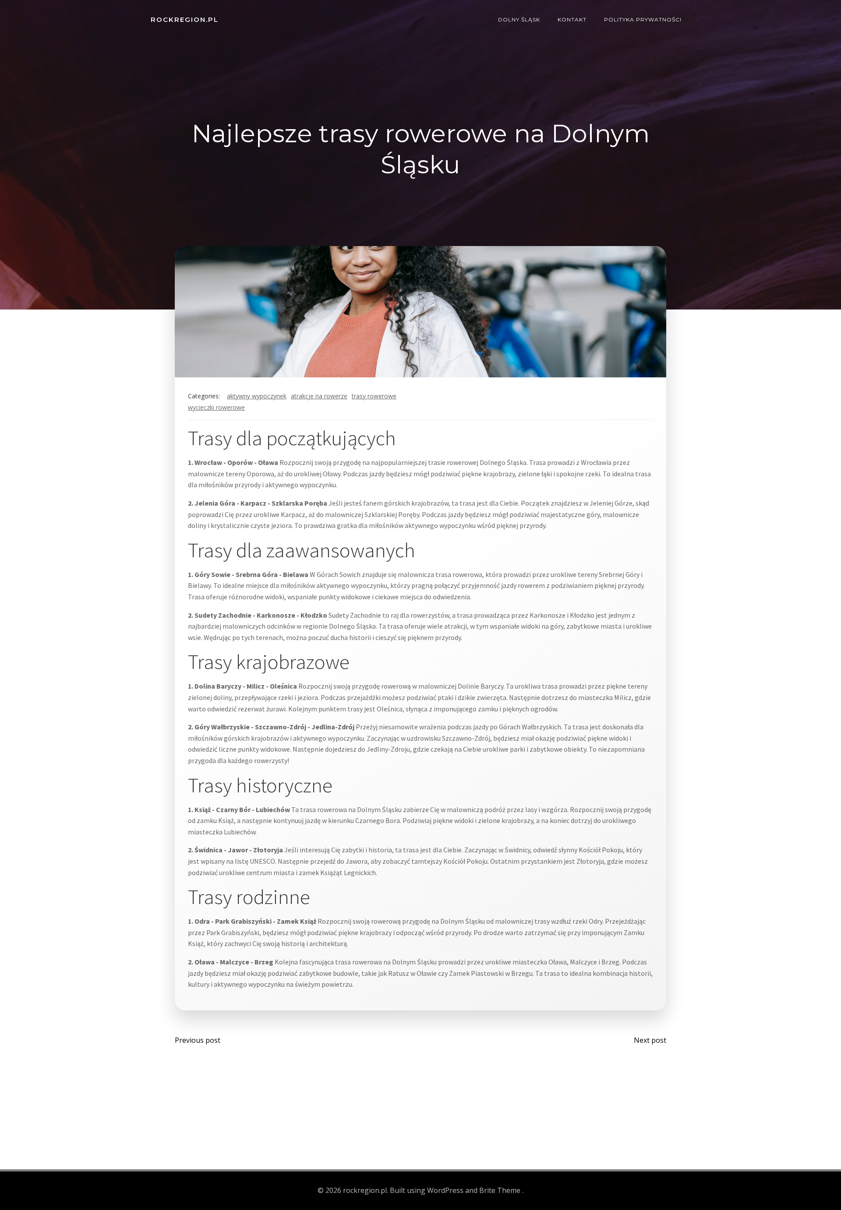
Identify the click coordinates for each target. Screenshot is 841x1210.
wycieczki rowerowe (216, 407)
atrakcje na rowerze (319, 396)
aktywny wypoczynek (256, 396)
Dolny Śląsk (519, 19)
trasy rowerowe (374, 396)
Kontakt (572, 19)
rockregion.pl (185, 19)
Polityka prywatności (643, 19)
